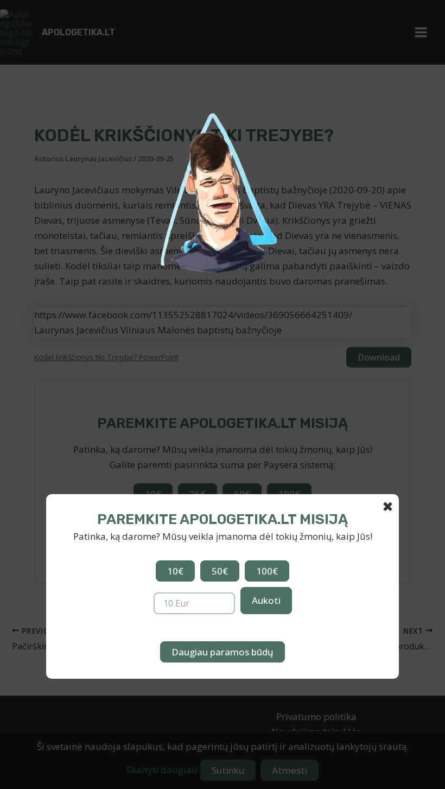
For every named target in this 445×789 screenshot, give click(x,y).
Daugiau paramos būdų (222, 652)
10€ (175, 571)
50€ (220, 571)
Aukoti (266, 600)
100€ (267, 571)
